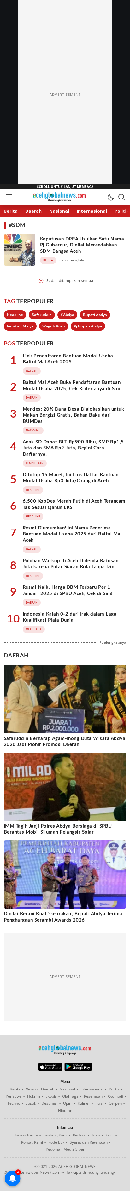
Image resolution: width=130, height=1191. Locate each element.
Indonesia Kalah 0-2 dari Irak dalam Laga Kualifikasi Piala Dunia (69, 617)
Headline (15, 314)
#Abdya (67, 314)
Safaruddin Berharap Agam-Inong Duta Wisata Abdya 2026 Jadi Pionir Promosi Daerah (64, 741)
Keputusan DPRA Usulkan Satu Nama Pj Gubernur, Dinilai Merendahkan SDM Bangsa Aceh (82, 245)
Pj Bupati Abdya (88, 326)
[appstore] (50, 1069)
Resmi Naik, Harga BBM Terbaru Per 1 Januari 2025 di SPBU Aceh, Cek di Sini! (68, 590)
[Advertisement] (65, 94)
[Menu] (8, 197)
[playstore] (78, 1069)
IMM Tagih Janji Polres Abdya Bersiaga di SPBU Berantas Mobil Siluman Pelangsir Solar (58, 829)
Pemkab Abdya (20, 326)
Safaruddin (42, 314)
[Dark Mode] (110, 197)
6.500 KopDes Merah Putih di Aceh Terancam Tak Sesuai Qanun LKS (74, 504)
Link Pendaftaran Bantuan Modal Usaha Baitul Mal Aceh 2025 (68, 359)
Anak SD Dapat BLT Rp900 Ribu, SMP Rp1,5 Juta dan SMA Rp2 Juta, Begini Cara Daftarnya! (73, 448)
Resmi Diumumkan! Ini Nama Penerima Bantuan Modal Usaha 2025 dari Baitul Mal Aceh (72, 534)
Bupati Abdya (95, 314)
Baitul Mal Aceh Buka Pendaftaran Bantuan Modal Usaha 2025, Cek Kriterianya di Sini (72, 385)
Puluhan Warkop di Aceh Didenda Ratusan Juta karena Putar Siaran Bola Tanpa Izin (70, 563)
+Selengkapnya (112, 642)
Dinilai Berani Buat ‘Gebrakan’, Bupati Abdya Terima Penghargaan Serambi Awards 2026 (63, 916)
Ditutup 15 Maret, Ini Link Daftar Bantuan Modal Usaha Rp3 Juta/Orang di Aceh (71, 477)
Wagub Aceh (53, 326)
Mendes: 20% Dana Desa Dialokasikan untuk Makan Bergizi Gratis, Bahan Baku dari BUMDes (73, 415)
